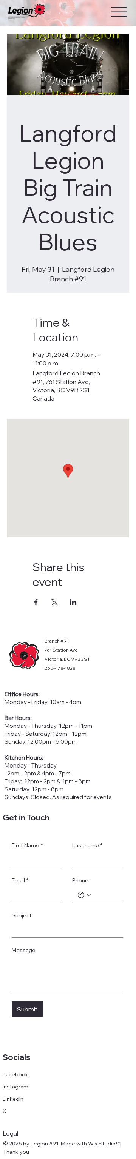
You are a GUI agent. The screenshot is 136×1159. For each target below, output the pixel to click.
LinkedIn (13, 1099)
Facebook (15, 1074)
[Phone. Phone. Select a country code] (84, 895)
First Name (27, 845)
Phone (80, 880)
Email (20, 880)
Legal (10, 1133)
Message (24, 950)
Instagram (15, 1086)
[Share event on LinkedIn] (73, 602)
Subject (22, 915)
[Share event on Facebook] (36, 602)
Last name (87, 845)
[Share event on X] (54, 602)
